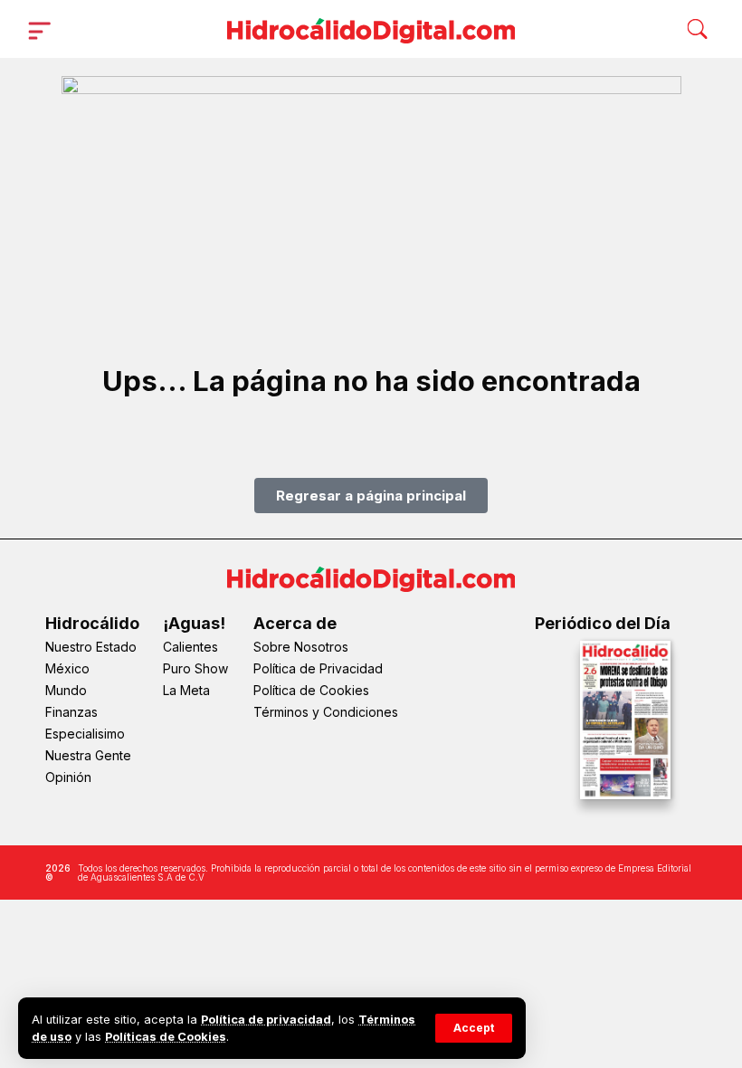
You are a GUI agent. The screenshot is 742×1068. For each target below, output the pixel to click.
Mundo (66, 690)
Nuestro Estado (91, 646)
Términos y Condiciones (325, 712)
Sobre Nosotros (300, 646)
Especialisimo (85, 733)
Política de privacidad (266, 1019)
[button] (473, 1028)
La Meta (186, 690)
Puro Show (195, 668)
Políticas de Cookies (165, 1037)
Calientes (190, 646)
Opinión (68, 777)
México (67, 668)
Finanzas (71, 712)
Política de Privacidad (318, 668)
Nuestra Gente (88, 755)
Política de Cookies (311, 690)
